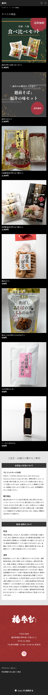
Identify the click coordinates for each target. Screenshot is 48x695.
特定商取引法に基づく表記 (11, 672)
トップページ (5, 7)
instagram (24, 653)
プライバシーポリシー (9, 668)
